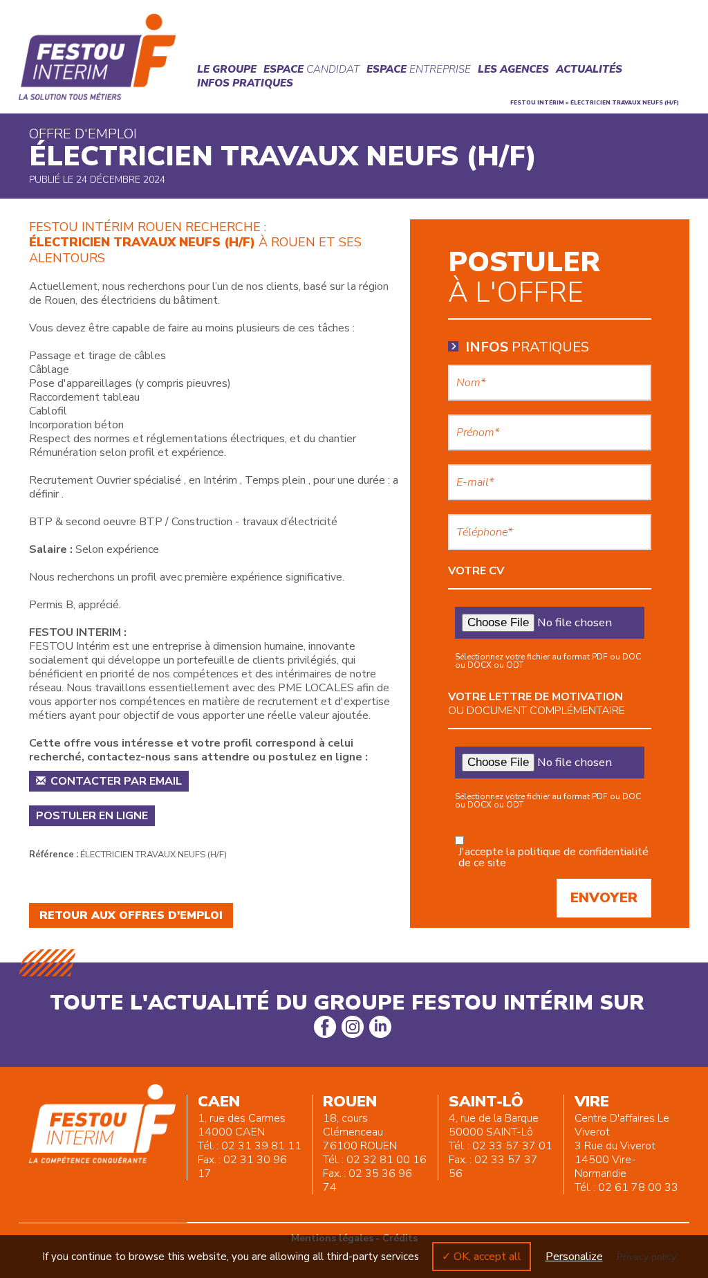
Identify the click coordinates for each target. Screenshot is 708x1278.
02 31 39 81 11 (261, 1145)
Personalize (574, 1256)
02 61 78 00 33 (638, 1187)
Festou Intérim (537, 103)
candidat (311, 69)
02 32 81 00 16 (386, 1159)
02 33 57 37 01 (512, 1145)
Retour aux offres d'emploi (131, 915)
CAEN (219, 1101)
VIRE (592, 1101)
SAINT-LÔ (486, 1101)
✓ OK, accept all (481, 1256)
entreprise (418, 69)
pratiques (527, 347)
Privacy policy (646, 1256)
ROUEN (350, 1101)
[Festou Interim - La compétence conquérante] (97, 57)
